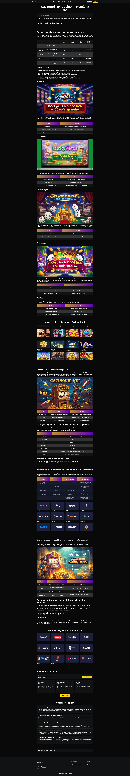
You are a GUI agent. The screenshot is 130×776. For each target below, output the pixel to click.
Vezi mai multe (65, 695)
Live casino (57, 326)
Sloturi (85, 326)
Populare (43, 326)
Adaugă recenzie (87, 676)
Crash (71, 326)
